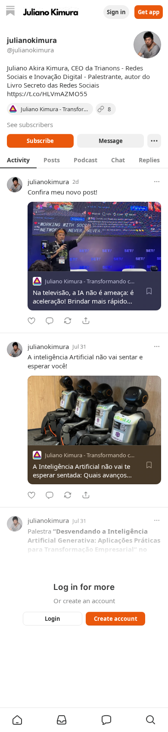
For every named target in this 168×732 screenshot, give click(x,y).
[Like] (31, 321)
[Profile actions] (154, 141)
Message (111, 141)
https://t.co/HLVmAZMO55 (47, 93)
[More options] (157, 181)
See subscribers (30, 124)
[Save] (149, 291)
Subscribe (40, 141)
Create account (115, 619)
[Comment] (49, 321)
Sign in (116, 12)
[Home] (10, 12)
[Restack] (67, 321)
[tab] (18, 159)
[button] (17, 720)
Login (52, 619)
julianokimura (48, 181)
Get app (148, 12)
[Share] (85, 321)
